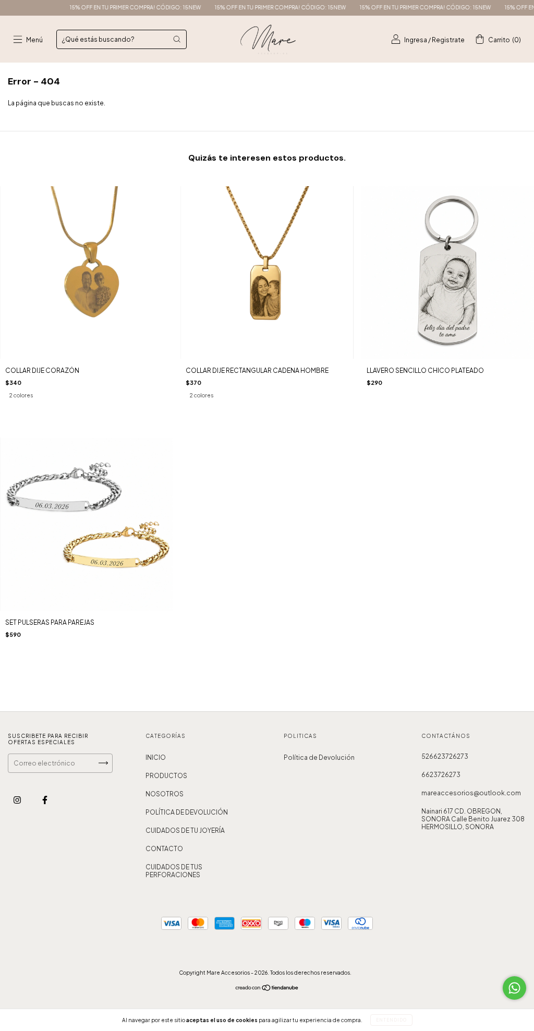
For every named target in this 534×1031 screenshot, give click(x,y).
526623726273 (444, 756)
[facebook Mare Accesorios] (44, 800)
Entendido (391, 1020)
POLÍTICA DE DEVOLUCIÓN (186, 812)
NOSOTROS (164, 794)
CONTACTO (164, 849)
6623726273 (440, 775)
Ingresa (415, 40)
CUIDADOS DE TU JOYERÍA (185, 830)
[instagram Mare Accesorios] (18, 800)
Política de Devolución (319, 757)
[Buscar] (177, 39)
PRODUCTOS (166, 776)
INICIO (155, 757)
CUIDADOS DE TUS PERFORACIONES (173, 871)
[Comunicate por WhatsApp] (514, 988)
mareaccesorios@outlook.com (471, 793)
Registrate (448, 40)
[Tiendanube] (267, 989)
